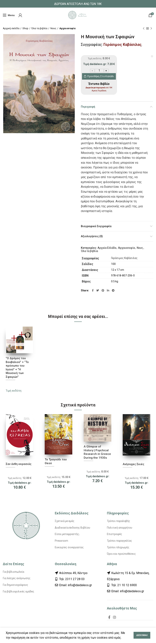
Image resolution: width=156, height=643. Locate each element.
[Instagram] (114, 617)
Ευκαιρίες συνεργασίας (69, 547)
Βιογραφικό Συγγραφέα (96, 226)
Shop (25, 28)
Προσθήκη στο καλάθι (100, 76)
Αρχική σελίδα (11, 28)
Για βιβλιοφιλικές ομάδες (18, 591)
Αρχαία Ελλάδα (107, 247)
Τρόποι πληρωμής (118, 547)
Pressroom (61, 540)
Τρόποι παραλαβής (118, 521)
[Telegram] (113, 290)
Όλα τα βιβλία (39, 28)
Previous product (144, 28)
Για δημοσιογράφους (15, 584)
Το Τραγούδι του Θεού (56, 461)
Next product (151, 28)
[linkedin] (108, 290)
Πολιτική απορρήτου (119, 527)
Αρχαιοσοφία (67, 28)
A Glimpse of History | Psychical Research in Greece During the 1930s (97, 452)
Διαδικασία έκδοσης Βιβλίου (72, 527)
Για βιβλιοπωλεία (13, 571)
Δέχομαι (142, 635)
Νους (53, 28)
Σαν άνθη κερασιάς (18, 464)
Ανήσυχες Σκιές (133, 464)
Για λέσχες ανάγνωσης (16, 578)
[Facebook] (93, 290)
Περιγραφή (88, 106)
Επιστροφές (114, 534)
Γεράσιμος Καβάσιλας (122, 44)
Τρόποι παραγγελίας (119, 540)
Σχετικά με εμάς (64, 521)
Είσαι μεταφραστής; (67, 534)
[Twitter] (97, 290)
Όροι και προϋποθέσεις (121, 553)
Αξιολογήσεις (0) (92, 236)
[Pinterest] (103, 290)
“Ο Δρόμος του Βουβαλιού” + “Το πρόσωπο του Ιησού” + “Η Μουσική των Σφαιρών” (17, 368)
